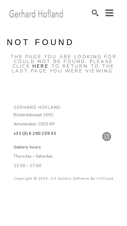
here (41, 66)
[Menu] (109, 12)
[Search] (95, 12)
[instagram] (106, 136)
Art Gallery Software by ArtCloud (81, 178)
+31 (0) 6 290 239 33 (35, 133)
